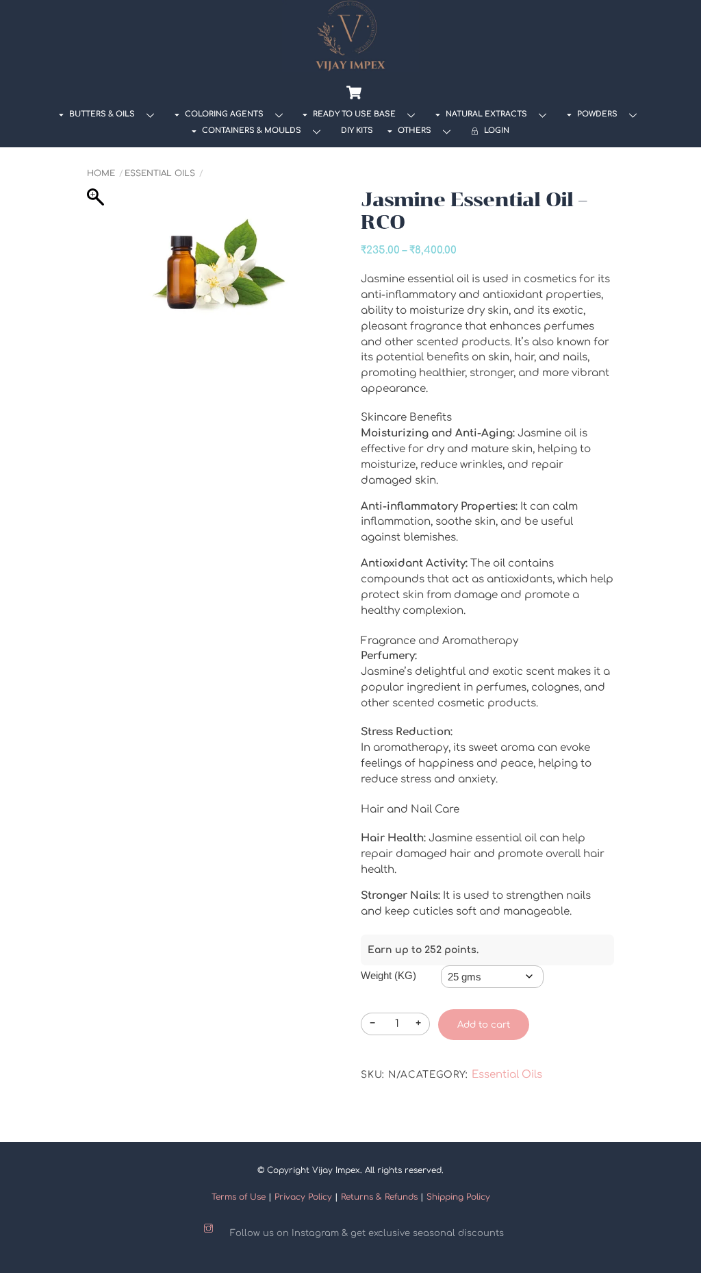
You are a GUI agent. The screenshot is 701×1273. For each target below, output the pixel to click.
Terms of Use (239, 1197)
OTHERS (413, 130)
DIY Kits (357, 130)
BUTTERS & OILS (101, 114)
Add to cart (483, 1024)
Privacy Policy (303, 1197)
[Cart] (354, 92)
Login (495, 130)
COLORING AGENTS (223, 114)
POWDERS (596, 114)
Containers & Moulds (250, 130)
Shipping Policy (458, 1197)
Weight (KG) (388, 975)
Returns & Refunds (379, 1197)
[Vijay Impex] (350, 68)
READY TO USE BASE (353, 114)
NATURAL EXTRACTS (485, 114)
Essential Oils (160, 173)
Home (101, 173)
